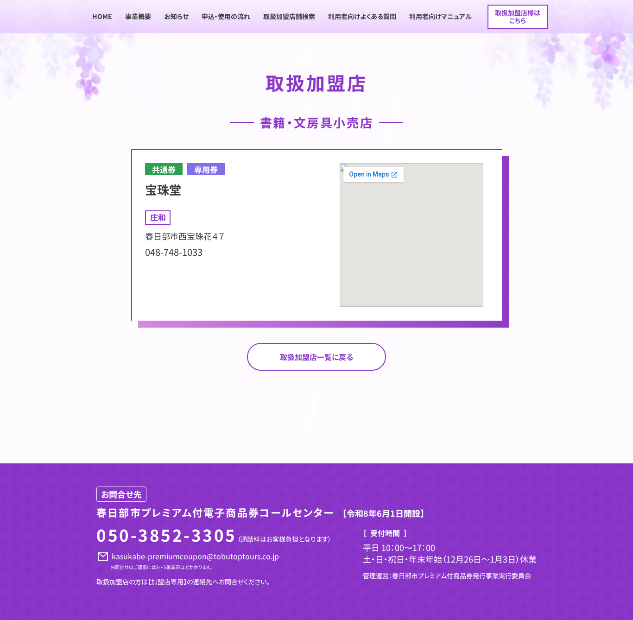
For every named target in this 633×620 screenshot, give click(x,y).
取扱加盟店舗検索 (289, 16)
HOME (102, 16)
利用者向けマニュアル (440, 16)
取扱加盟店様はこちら (517, 16)
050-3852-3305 (166, 534)
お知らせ (176, 16)
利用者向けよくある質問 (362, 16)
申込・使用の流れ (226, 16)
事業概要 (138, 16)
